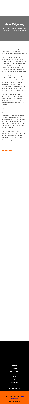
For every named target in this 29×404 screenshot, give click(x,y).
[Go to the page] (13, 7)
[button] (9, 388)
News (14, 376)
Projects (14, 368)
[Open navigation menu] (25, 7)
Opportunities (14, 371)
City (14, 379)
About (14, 365)
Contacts (14, 382)
